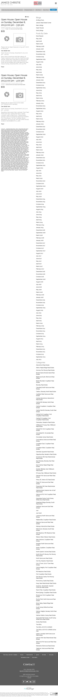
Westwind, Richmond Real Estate (45, 646)
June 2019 (39, 214)
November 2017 (40, 245)
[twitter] (27, 682)
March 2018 (39, 235)
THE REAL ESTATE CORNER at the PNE (20, 167)
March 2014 (39, 344)
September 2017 (40, 251)
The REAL (26, 166)
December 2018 (40, 230)
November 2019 (40, 201)
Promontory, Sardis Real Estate (44, 580)
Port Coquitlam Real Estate (15, 159)
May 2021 (38, 175)
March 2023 (39, 119)
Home (21, 655)
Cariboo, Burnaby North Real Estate (17, 132)
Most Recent (39, 36)
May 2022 (39, 144)
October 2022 (40, 132)
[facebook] (24, 682)
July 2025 (38, 64)
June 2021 (39, 173)
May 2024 (39, 93)
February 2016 (40, 295)
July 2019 (38, 212)
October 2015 (40, 305)
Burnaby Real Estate (14, 131)
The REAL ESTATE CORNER (6, 167)
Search (53, 9)
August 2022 (39, 137)
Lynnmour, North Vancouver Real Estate (9, 150)
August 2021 (39, 168)
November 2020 (40, 181)
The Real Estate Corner (10, 655)
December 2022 (40, 126)
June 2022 (39, 142)
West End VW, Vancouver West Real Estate (19, 169)
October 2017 (40, 248)
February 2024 (40, 100)
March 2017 (39, 266)
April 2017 (39, 263)
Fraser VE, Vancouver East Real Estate (14, 28)
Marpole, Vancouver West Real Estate (11, 151)
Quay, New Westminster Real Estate (46, 583)
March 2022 (39, 150)
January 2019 (39, 227)
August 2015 (39, 310)
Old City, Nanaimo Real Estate (16, 157)
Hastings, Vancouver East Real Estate (13, 149)
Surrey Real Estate (19, 166)
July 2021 (38, 170)
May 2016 (39, 289)
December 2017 (40, 243)
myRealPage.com (29, 689)
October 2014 (40, 333)
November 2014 (40, 331)
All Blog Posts (40, 20)
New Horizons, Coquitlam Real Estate (13, 154)
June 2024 (39, 90)
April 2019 (39, 219)
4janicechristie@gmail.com (29, 671)
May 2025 (39, 69)
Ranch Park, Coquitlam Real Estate (11, 161)
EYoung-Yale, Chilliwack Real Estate (46, 473)
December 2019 (40, 199)
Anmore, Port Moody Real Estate (7, 129)
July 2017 (38, 256)
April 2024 (39, 95)
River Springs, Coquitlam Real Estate (46, 592)
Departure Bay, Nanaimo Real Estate (21, 141)
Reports (34, 657)
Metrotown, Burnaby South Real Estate (11, 152)
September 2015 (40, 307)
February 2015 (40, 326)
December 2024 (40, 82)
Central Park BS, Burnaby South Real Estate (15, 84)
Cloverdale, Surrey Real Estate (44, 437)
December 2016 (40, 271)
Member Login (25, 657)
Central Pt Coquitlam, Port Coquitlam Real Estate (43, 419)
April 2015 (39, 320)
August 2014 (39, 339)
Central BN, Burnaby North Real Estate (9, 134)
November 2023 (40, 106)
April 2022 (39, 147)
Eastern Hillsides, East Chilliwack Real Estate (13, 144)
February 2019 (40, 225)
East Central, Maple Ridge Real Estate (15, 143)
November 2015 (40, 302)
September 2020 (41, 186)
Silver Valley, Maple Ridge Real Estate (17, 163)
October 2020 (40, 183)
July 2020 (38, 191)
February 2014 (40, 346)
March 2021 (39, 178)
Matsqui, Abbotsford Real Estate (45, 526)
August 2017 (39, 253)
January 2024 (40, 103)
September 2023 (40, 108)
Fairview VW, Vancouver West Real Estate (12, 145)
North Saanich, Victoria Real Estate (45, 551)
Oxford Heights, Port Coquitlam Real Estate (17, 158)
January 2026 (40, 49)
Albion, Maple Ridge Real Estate (22, 128)
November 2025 (40, 54)
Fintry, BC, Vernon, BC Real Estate (45, 479)
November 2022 (40, 129)
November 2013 (40, 351)
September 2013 (40, 357)
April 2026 (39, 41)
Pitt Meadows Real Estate (43, 571)
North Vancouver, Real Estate (44, 558)
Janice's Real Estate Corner (43, 22)
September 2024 (41, 88)
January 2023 (40, 124)
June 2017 (39, 258)
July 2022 (38, 139)
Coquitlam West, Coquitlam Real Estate (18, 140)
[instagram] (34, 682)
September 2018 (40, 232)
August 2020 (39, 188)
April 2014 (39, 341)
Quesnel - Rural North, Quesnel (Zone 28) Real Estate (44, 586)
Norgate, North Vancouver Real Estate (21, 154)
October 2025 (40, 56)
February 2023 (40, 121)
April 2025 (39, 72)
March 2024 (39, 98)
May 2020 (39, 196)
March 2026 (39, 44)
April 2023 (39, 116)
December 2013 (40, 349)
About (37, 655)
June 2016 (39, 287)
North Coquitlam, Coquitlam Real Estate (9, 155)
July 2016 (38, 284)
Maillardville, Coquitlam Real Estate (46, 519)
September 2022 (40, 134)
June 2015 (39, 315)
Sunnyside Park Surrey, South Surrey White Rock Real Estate (14, 166)
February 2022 (40, 152)
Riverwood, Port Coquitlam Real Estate (13, 162)
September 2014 (40, 336)
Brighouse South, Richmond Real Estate (12, 130)
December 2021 (40, 157)
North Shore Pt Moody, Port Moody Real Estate (13, 156)
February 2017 (40, 269)
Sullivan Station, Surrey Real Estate (11, 165)
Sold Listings (39, 30)
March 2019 (39, 222)
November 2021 (40, 160)
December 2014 (40, 328)
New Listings (39, 25)
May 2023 (39, 113)
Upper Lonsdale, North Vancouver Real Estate (10, 168)
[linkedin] (30, 682)
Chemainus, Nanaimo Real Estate (17, 137)
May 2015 (38, 318)
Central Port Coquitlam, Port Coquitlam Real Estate (14, 136)
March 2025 (39, 75)
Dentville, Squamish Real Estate (7, 141)
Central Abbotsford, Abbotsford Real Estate (21, 133)
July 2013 (38, 359)
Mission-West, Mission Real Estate (16, 153)
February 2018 (40, 238)
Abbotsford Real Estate (10, 128)
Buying (44, 655)
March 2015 (39, 323)
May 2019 (39, 217)
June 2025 (39, 67)
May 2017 (38, 261)
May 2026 (39, 38)
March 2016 (39, 292)
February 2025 (40, 77)
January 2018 (39, 240)
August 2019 (39, 209)
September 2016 (40, 279)
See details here (5, 50)
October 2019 (40, 204)
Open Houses (40, 28)
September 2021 (40, 165)
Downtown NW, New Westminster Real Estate (10, 142)
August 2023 (39, 111)
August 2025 (39, 62)
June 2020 (39, 194)
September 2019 (40, 207)
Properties (29, 655)
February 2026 (40, 46)
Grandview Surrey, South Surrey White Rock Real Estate (14, 148)
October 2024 (40, 85)
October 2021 (40, 163)
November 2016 (40, 274)
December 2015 (40, 300)
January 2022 (40, 155)
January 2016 (39, 297)
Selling (51, 655)
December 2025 (40, 51)
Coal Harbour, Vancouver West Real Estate (12, 139)
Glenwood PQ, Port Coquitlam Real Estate (12, 148)
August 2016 (39, 282)
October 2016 (40, 276)
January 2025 (40, 80)
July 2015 (38, 313)
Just (22, 149)
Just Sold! (25, 149)
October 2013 (40, 354)
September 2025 (40, 59)
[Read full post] (6, 39)
